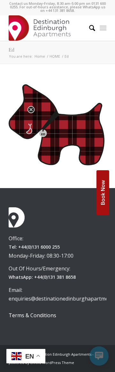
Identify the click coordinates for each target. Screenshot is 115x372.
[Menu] (103, 28)
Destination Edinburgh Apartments (61, 354)
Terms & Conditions (32, 315)
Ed (11, 49)
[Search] (89, 28)
